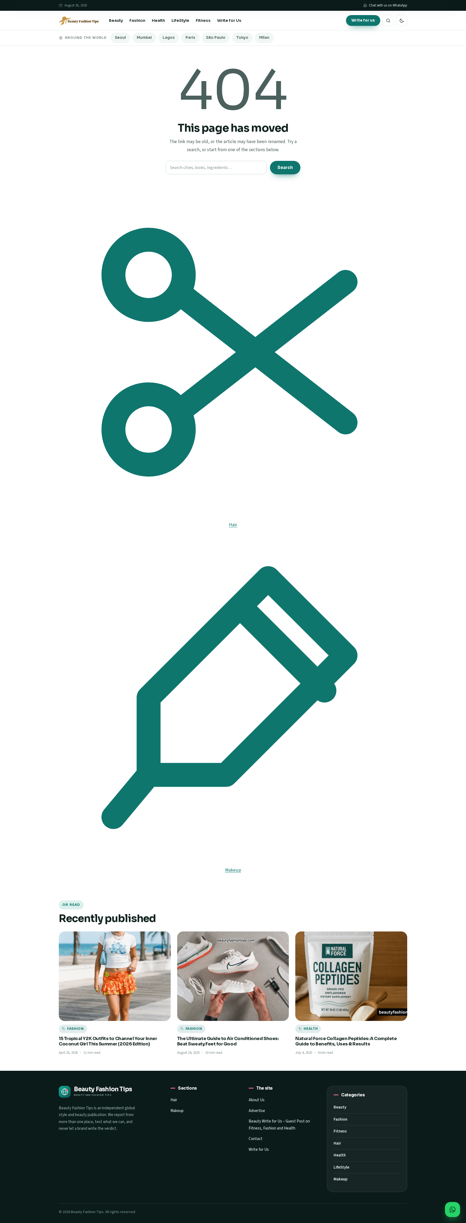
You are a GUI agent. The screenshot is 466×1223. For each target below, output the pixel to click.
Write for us (363, 20)
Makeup (177, 1111)
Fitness (203, 20)
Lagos (169, 37)
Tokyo (242, 37)
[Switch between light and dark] (401, 20)
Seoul (120, 37)
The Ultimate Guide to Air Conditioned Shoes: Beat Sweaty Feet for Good (228, 1041)
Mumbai (144, 37)
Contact (255, 1139)
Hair (173, 1100)
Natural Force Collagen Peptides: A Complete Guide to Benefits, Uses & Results (346, 1041)
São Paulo (215, 37)
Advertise (257, 1111)
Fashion (137, 20)
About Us (257, 1100)
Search (285, 167)
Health (158, 20)
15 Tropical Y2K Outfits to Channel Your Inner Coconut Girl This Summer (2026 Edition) (108, 1041)
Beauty (116, 20)
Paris (190, 37)
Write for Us (229, 20)
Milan (264, 37)
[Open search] (388, 20)
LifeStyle (180, 20)
